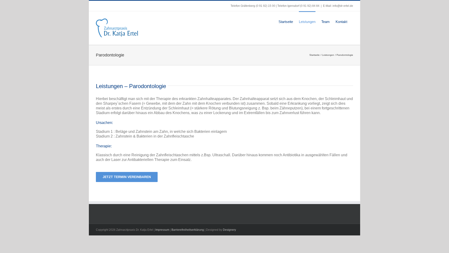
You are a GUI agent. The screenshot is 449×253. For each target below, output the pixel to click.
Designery (229, 229)
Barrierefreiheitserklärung (187, 229)
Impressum (162, 229)
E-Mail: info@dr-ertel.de (338, 5)
